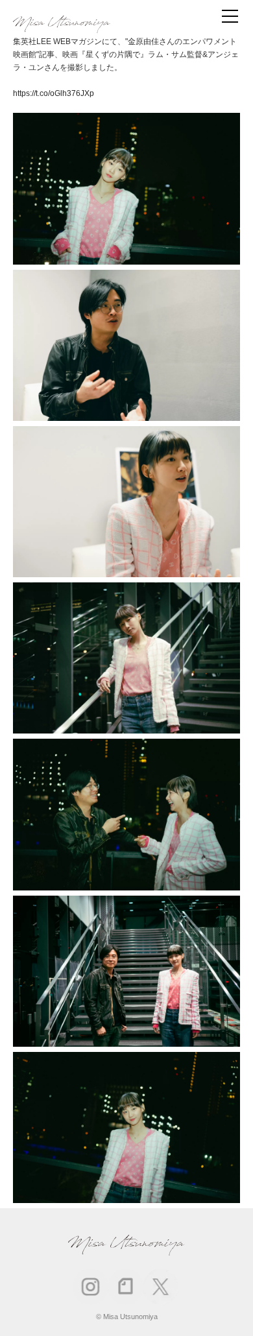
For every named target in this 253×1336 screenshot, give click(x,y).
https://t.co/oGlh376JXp (53, 93)
